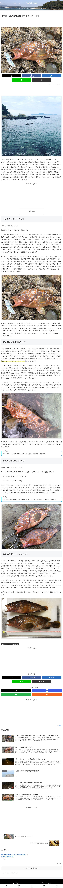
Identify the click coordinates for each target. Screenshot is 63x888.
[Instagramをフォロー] (47, 690)
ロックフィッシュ (6, 644)
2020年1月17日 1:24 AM (7, 856)
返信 (60, 863)
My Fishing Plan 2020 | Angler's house (13, 854)
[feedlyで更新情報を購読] (16, 694)
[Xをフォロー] (16, 690)
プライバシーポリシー (47, 883)
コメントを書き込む (31, 868)
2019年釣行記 (16, 644)
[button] (41, 80)
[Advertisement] (31, 21)
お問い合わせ (16, 883)
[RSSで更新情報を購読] (47, 694)
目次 (29, 211)
